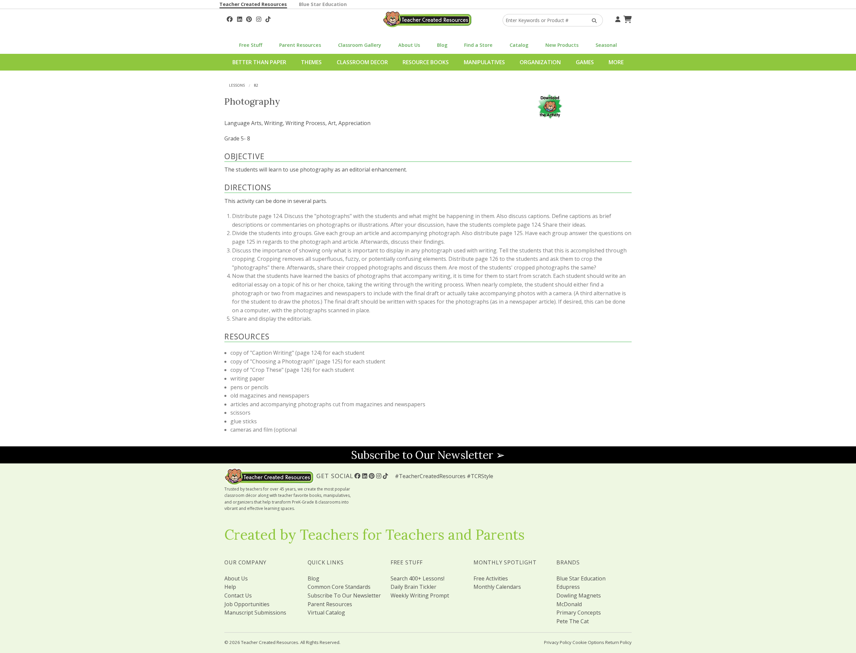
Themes (311, 62)
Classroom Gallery (359, 45)
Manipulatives (484, 62)
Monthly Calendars (497, 586)
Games (585, 62)
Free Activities (490, 578)
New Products (561, 45)
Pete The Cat (572, 621)
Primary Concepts (578, 612)
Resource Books (426, 62)
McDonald (569, 604)
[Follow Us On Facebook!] (230, 18)
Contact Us (238, 595)
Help (230, 586)
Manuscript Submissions (255, 612)
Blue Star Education (323, 4)
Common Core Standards (339, 586)
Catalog (519, 45)
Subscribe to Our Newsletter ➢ (428, 455)
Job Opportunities (247, 604)
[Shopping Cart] (627, 18)
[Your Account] (617, 18)
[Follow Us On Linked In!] (239, 18)
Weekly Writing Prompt (420, 595)
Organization (540, 62)
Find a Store (478, 45)
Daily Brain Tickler (413, 586)
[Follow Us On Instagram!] (258, 18)
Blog (442, 45)
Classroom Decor (362, 62)
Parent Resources (300, 45)
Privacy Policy (557, 642)
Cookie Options (588, 642)
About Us (409, 45)
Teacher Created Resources (253, 4)
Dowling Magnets (578, 595)
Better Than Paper (259, 62)
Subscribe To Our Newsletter (344, 595)
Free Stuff (250, 45)
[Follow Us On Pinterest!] (249, 18)
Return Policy (618, 642)
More (616, 62)
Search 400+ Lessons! (417, 578)
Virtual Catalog (326, 612)
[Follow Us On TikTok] (268, 18)
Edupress (568, 586)
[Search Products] (592, 20)
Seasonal (606, 45)
